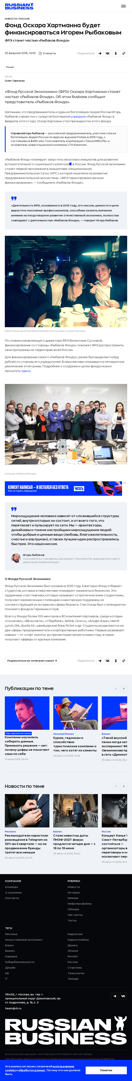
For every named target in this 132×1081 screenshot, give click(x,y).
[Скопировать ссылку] (123, 53)
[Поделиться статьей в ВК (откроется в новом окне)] (107, 53)
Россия (24, 19)
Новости (11, 19)
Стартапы (75, 967)
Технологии (76, 973)
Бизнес (10, 951)
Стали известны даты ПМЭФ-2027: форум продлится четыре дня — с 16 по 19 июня (74, 842)
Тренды (73, 979)
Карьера (11, 956)
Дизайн (10, 967)
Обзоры (73, 909)
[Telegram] (114, 996)
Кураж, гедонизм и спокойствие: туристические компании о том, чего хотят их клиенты (75, 744)
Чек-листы (75, 915)
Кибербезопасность (19, 962)
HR (7, 973)
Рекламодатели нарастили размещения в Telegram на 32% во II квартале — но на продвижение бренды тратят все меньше (26, 844)
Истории (74, 892)
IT (6, 979)
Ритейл (73, 956)
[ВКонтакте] (123, 996)
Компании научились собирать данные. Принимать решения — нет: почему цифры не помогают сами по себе (27, 745)
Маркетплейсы (78, 940)
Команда (11, 887)
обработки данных (32, 1070)
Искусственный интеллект (24, 940)
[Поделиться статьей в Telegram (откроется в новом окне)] (99, 53)
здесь (25, 371)
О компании (13, 892)
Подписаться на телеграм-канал (30, 661)
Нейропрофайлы (79, 903)
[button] (123, 6)
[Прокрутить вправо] (123, 688)
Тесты (72, 920)
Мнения (73, 898)
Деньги (73, 945)
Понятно (106, 1070)
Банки (9, 945)
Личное (73, 951)
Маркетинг (75, 934)
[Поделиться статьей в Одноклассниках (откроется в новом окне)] (115, 53)
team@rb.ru (13, 1008)
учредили (78, 116)
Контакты (12, 898)
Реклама (11, 934)
